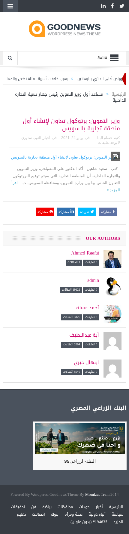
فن (33, 507)
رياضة (47, 507)
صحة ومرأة (73, 514)
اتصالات (38, 514)
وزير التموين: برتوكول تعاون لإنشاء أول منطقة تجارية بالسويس (71, 125)
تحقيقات (18, 507)
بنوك (54, 514)
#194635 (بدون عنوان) (88, 522)
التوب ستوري (31, 138)
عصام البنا (104, 138)
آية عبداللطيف (84, 335)
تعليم (21, 514)
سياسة (117, 514)
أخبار (46, 138)
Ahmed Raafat (85, 253)
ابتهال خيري (86, 362)
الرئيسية (116, 507)
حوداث (84, 507)
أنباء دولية (97, 514)
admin (93, 280)
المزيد (118, 522)
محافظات (65, 507)
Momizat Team (97, 495)
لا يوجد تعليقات (109, 142)
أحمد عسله (87, 307)
